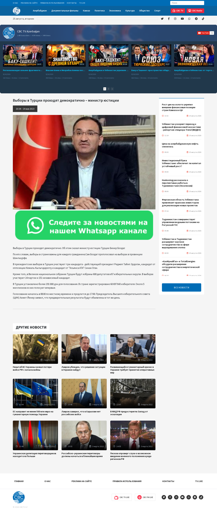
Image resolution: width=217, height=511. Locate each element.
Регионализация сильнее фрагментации (23, 70)
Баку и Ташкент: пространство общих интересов (151, 70)
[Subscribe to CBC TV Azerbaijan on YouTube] (205, 33)
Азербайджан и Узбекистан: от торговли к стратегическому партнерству (194, 70)
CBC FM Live (148, 497)
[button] (112, 88)
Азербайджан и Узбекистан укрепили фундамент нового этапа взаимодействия (108, 70)
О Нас (15, 3)
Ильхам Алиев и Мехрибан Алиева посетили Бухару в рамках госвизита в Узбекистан (66, 70)
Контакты (72, 3)
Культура (130, 10)
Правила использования (52, 3)
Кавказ (86, 10)
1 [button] (104, 89)
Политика (100, 10)
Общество (144, 10)
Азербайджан (40, 10)
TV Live (82, 3)
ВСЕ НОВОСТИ (181, 287)
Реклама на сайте (29, 3)
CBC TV (179, 10)
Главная (18, 481)
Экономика (115, 10)
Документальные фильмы (64, 10)
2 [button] (108, 89)
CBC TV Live (124, 497)
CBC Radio (197, 10)
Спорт (157, 10)
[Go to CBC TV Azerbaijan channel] (9, 33)
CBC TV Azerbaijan (28, 31)
